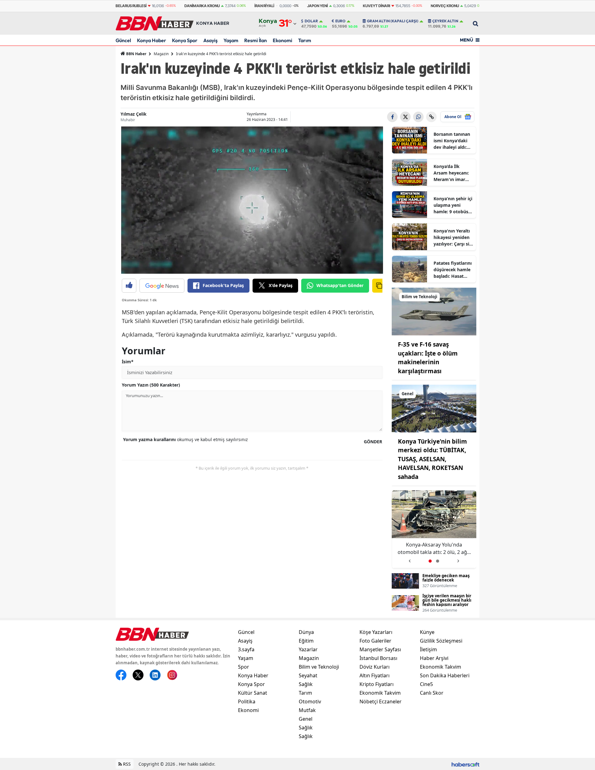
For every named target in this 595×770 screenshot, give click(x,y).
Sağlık (306, 684)
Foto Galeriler (375, 640)
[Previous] (409, 558)
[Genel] (434, 408)
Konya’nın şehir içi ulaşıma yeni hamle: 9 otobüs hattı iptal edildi (453, 205)
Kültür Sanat (252, 692)
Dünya (306, 632)
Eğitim (306, 640)
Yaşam (230, 40)
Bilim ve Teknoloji (319, 666)
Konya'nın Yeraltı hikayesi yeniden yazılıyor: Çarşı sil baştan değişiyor (452, 237)
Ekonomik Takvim (380, 692)
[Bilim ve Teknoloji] (434, 311)
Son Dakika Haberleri (444, 675)
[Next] (458, 558)
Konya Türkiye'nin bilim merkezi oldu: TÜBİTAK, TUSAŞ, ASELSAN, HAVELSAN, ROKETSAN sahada (432, 459)
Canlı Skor (431, 692)
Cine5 (426, 684)
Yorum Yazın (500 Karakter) (151, 385)
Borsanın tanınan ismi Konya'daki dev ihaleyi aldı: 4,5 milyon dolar (452, 140)
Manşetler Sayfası (380, 649)
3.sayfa (246, 649)
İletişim (428, 649)
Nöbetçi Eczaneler (380, 701)
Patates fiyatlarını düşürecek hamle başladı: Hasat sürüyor (453, 269)
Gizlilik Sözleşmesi (441, 640)
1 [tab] (430, 561)
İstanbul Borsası (378, 658)
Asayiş (210, 40)
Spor (243, 666)
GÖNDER (373, 442)
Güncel (123, 40)
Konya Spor (184, 40)
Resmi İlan (255, 40)
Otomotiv (310, 701)
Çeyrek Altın (445, 21)
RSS (126, 764)
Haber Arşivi (434, 658)
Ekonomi (282, 40)
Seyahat (308, 675)
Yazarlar (308, 649)
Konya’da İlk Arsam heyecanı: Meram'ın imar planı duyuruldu (451, 173)
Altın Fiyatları (374, 675)
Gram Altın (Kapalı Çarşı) (392, 21)
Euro (340, 21)
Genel (305, 718)
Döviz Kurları (374, 666)
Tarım (304, 40)
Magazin (161, 53)
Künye (427, 632)
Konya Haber (151, 40)
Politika (246, 701)
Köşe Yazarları (375, 632)
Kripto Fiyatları (376, 684)
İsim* (128, 362)
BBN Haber (135, 53)
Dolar (311, 21)
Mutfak (307, 710)
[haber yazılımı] (465, 764)
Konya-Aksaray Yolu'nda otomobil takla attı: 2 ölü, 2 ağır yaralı (434, 548)
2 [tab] (437, 561)
